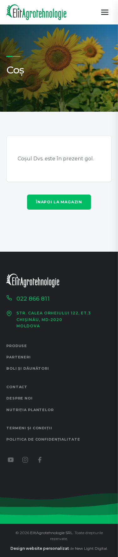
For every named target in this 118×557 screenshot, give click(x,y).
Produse (16, 346)
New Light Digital (91, 548)
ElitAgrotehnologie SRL (51, 532)
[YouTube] (10, 459)
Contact (16, 387)
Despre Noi (19, 398)
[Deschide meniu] (105, 12)
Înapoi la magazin (59, 202)
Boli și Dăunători (27, 368)
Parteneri (18, 357)
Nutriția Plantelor (30, 410)
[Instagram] (25, 459)
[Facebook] (39, 459)
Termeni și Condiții (29, 428)
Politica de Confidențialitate (43, 439)
